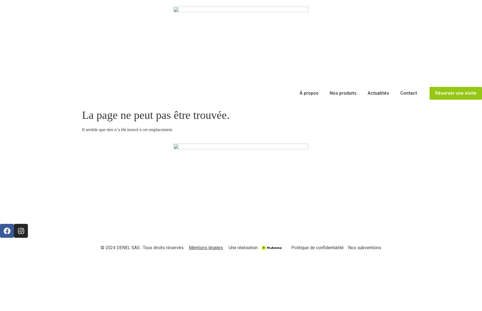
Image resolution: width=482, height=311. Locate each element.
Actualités (378, 93)
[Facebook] (7, 231)
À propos (309, 93)
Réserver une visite (455, 93)
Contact (408, 93)
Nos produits (343, 93)
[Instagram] (21, 231)
